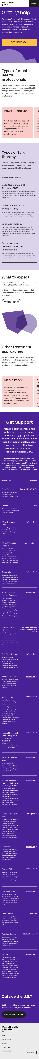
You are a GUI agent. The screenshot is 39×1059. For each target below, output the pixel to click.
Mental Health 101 (7, 1039)
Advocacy (5, 1043)
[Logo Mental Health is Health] (8, 3)
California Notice (7, 1051)
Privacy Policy (6, 1047)
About (4, 1035)
